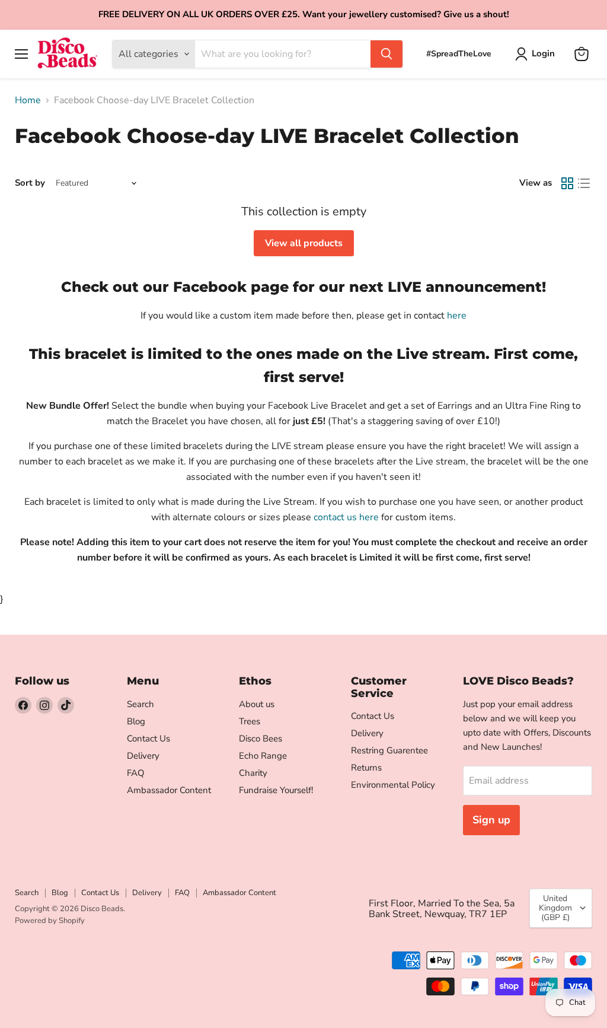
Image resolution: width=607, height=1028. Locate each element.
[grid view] (567, 183)
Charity (253, 773)
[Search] (386, 54)
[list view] (584, 183)
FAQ (136, 773)
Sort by (30, 183)
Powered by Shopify (50, 920)
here (457, 315)
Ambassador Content (169, 790)
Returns (366, 768)
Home (28, 100)
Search (140, 704)
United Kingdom (555, 908)
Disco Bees (260, 738)
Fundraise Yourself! (276, 790)
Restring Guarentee (389, 750)
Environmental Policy (393, 785)
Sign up (491, 820)
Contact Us (148, 738)
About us (256, 704)
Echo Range (263, 756)
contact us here (346, 517)
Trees (249, 721)
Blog (136, 721)
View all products (304, 243)
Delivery (143, 756)
